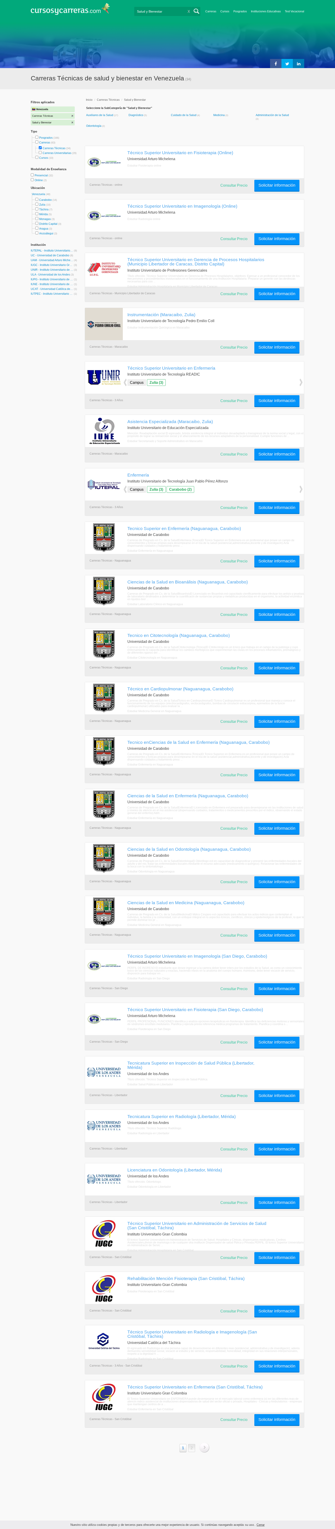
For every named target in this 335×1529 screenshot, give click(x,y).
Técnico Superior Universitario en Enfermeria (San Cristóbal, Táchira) (195, 1386)
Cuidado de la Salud (184, 115)
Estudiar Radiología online (143, 219)
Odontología (94, 125)
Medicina (219, 115)
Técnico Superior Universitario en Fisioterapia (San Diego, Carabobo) (195, 1009)
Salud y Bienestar (135, 99)
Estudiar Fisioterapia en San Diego (149, 1029)
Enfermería (138, 474)
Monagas (45, 219)
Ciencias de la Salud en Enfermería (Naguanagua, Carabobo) (187, 795)
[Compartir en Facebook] (275, 63)
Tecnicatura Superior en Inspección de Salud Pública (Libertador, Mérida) (190, 1065)
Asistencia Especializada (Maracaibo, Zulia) (170, 421)
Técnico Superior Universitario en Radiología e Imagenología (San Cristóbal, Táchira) (192, 1334)
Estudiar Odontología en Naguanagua (151, 871)
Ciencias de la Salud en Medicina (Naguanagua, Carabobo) (185, 902)
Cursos (224, 11)
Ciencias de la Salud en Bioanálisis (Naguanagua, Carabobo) (187, 581)
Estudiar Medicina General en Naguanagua (154, 711)
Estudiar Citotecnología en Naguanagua (152, 657)
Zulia (42, 204)
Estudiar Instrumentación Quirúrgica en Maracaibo (158, 327)
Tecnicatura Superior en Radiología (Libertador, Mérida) (181, 1116)
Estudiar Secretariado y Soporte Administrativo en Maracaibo (165, 441)
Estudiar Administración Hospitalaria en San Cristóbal (160, 1250)
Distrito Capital (48, 223)
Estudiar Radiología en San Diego (148, 978)
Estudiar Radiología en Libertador (148, 1133)
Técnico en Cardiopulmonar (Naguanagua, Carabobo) (180, 688)
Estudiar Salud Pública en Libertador (150, 1084)
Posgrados (240, 11)
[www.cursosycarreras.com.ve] (70, 10)
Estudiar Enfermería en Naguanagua (150, 550)
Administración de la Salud (272, 115)
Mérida (43, 214)
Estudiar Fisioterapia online (144, 165)
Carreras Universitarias (57, 153)
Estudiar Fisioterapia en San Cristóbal (150, 1291)
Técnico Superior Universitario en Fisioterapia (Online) (180, 152)
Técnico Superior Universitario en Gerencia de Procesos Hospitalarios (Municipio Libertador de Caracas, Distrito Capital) (195, 261)
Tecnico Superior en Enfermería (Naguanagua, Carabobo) (184, 528)
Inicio (89, 99)
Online (39, 180)
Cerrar (261, 1524)
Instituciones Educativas (266, 11)
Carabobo (45, 199)
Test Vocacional (294, 11)
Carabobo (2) (180, 489)
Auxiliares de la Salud (100, 115)
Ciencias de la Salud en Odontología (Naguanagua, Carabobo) (189, 849)
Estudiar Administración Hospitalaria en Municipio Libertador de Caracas (172, 286)
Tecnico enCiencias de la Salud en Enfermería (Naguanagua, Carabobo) (198, 742)
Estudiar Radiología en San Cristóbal (150, 1358)
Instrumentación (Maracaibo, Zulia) (161, 314)
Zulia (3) (156, 382)
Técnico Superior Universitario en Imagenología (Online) (182, 206)
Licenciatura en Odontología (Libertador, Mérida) (174, 1169)
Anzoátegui (46, 233)
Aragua (43, 228)
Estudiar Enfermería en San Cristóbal (150, 1409)
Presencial (42, 175)
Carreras (210, 11)
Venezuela (39, 194)
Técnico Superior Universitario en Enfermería (171, 368)
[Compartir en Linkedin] (298, 63)
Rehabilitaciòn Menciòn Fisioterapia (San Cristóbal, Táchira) (186, 1278)
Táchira (44, 209)
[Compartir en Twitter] (287, 63)
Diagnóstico (136, 115)
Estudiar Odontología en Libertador (149, 1186)
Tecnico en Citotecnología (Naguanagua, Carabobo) (178, 635)
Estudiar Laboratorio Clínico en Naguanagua (155, 604)
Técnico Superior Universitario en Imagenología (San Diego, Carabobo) (197, 956)
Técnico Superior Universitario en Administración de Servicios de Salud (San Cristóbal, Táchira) (196, 1225)
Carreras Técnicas (54, 148)
